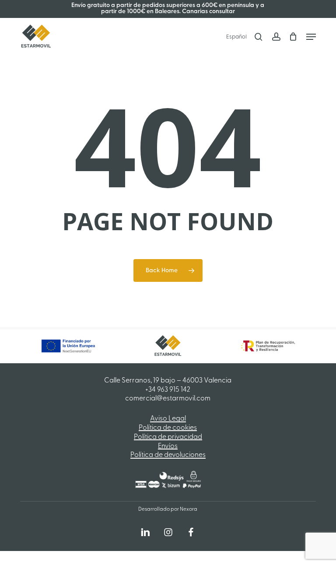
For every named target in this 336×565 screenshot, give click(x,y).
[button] (311, 36)
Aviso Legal (168, 418)
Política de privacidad (168, 437)
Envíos (168, 446)
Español (236, 37)
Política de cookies (168, 428)
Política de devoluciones (168, 455)
